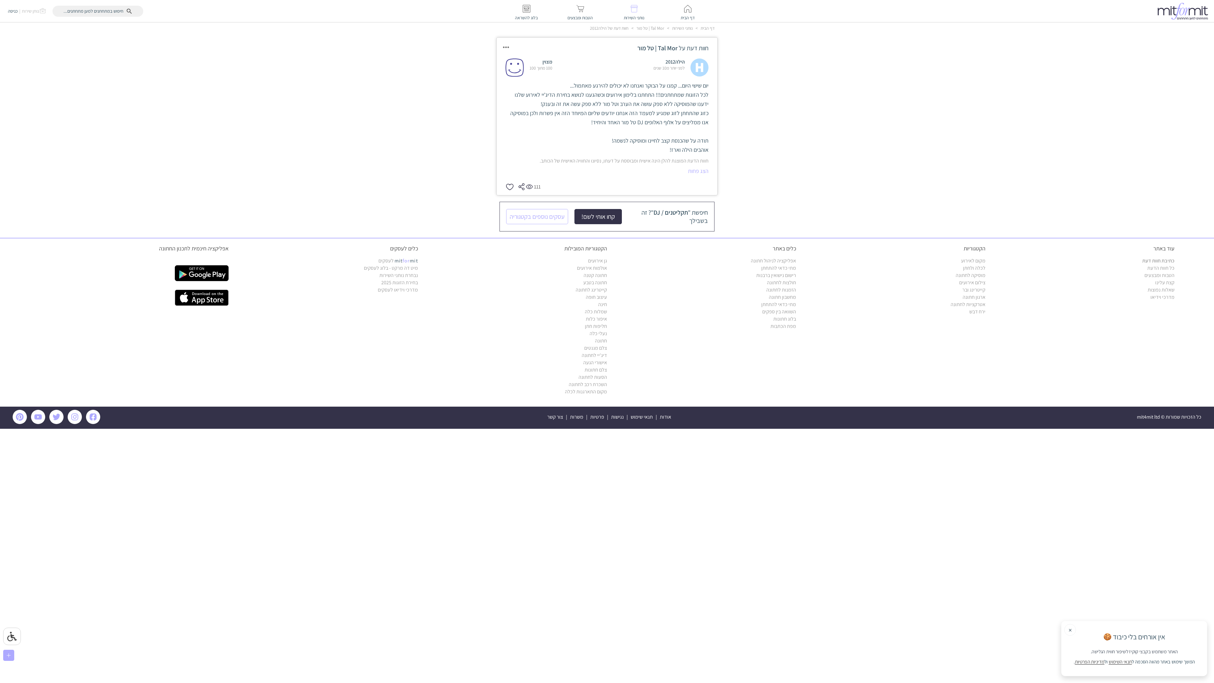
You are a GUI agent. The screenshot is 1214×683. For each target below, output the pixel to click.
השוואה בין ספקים (779, 311)
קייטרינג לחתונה (591, 289)
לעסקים (398, 260)
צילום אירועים (972, 282)
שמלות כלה (596, 311)
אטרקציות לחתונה (968, 304)
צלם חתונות (596, 369)
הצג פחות (698, 171)
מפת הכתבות (783, 326)
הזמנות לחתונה (781, 289)
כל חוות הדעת (1160, 268)
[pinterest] (21, 422)
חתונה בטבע (595, 282)
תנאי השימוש (1120, 662)
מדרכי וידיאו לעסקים (398, 289)
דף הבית (707, 28)
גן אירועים (597, 260)
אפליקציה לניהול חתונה (773, 260)
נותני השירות (682, 28)
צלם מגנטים (595, 348)
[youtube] (39, 422)
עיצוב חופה (596, 297)
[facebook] (94, 422)
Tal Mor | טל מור (649, 28)
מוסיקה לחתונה (970, 275)
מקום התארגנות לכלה (586, 391)
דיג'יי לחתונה (594, 355)
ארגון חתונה (974, 297)
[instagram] (76, 422)
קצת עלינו (1164, 282)
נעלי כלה (598, 333)
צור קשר (555, 417)
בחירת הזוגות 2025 (399, 282)
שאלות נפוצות (1161, 289)
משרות (576, 417)
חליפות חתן (596, 326)
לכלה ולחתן (974, 268)
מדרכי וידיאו (1162, 297)
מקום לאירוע (973, 260)
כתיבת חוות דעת (1158, 260)
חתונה (601, 340)
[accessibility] (12, 636)
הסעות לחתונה (593, 377)
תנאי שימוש (642, 417)
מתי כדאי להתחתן (778, 268)
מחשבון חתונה (782, 297)
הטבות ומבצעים (1159, 275)
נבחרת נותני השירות (398, 275)
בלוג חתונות (784, 319)
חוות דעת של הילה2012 (609, 28)
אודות (665, 417)
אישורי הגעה (595, 362)
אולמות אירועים (592, 268)
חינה (602, 304)
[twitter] (57, 422)
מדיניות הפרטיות (1090, 662)
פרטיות (597, 417)
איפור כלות (596, 319)
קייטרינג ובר (973, 289)
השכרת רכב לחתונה (588, 384)
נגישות (617, 417)
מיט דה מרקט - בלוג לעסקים (391, 268)
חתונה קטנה (595, 275)
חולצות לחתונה (781, 282)
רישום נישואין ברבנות (776, 275)
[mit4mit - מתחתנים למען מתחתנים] (1184, 11)
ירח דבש (977, 311)
